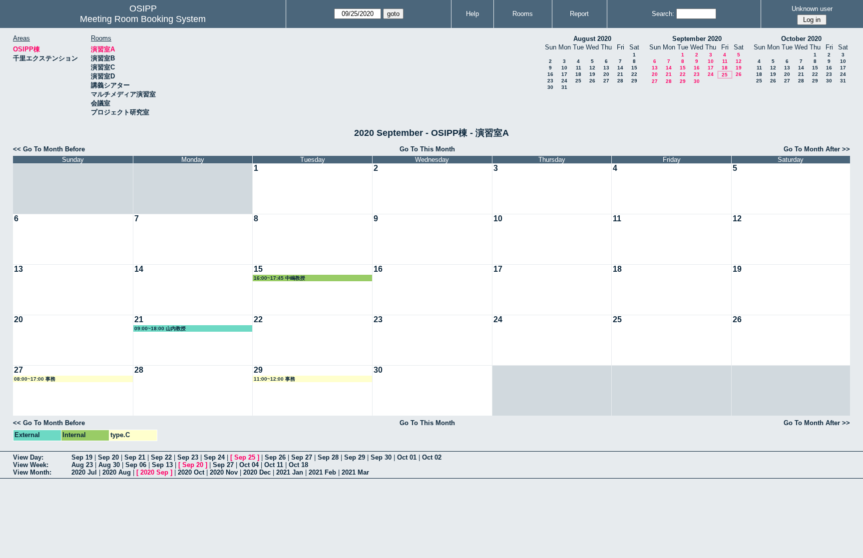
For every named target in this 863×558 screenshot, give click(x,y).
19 (592, 74)
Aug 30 (109, 465)
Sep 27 (301, 457)
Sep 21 (134, 457)
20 (606, 74)
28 (620, 80)
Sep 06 (135, 465)
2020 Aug (116, 472)
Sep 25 (244, 457)
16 (550, 74)
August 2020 (592, 38)
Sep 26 (275, 457)
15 (634, 67)
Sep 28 (328, 457)
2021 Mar (355, 472)
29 (634, 80)
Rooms (522, 13)
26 (592, 80)
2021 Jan (289, 472)
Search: (663, 13)
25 (578, 80)
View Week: (30, 465)
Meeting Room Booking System (143, 19)
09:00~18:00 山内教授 (160, 328)
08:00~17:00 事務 (34, 379)
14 (620, 67)
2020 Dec (257, 472)
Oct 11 (273, 465)
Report (579, 13)
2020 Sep (154, 472)
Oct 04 (249, 465)
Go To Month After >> (817, 149)
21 (620, 74)
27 (606, 80)
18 (578, 74)
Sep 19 (81, 457)
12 (592, 67)
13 (606, 67)
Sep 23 (187, 457)
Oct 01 (407, 457)
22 (634, 74)
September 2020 (697, 38)
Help (472, 13)
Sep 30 (381, 457)
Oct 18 (298, 465)
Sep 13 (162, 465)
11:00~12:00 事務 (274, 379)
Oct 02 (431, 457)
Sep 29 (354, 457)
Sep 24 (214, 457)
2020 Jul (84, 472)
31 (564, 87)
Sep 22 (161, 457)
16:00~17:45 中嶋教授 (279, 278)
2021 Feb (322, 472)
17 (564, 74)
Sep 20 (108, 457)
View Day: (28, 457)
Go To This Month (427, 149)
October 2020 (801, 38)
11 (578, 67)
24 (564, 80)
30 (550, 87)
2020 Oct (191, 472)
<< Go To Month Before (49, 149)
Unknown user (812, 8)
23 (550, 80)
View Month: (32, 472)
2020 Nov (224, 472)
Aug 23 (82, 465)
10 (564, 67)
